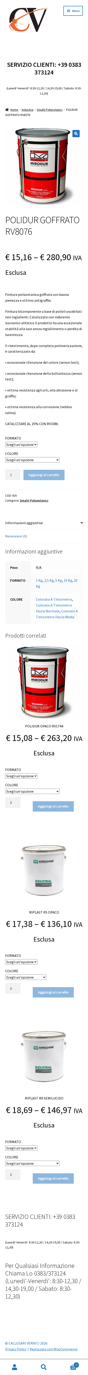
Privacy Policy (15, 1349)
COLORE (11, 453)
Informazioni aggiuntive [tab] (24, 523)
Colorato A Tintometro (54, 599)
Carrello (68, 1363)
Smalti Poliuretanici (50, 110)
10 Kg (68, 580)
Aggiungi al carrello (44, 474)
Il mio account (14, 1367)
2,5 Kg (49, 580)
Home (14, 110)
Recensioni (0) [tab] (16, 536)
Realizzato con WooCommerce (53, 1349)
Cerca (44, 1367)
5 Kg (58, 580)
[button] (76, 133)
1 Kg (39, 580)
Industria (27, 110)
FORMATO (13, 438)
